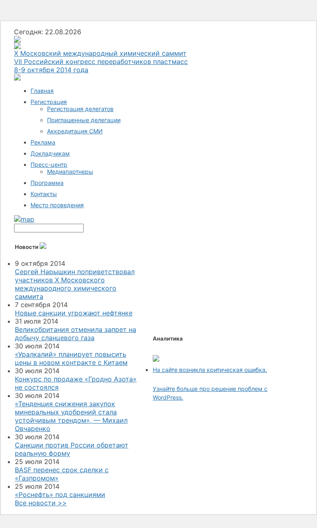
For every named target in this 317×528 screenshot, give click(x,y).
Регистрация (49, 101)
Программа (47, 182)
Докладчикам (50, 153)
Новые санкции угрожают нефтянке (73, 313)
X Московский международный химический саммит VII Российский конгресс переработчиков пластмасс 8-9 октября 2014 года (101, 61)
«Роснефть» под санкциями (60, 494)
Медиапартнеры (70, 171)
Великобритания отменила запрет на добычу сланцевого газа (75, 333)
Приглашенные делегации (84, 119)
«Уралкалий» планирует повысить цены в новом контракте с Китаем (71, 358)
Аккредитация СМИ (75, 131)
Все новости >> (41, 503)
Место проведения (57, 204)
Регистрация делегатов (80, 108)
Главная (42, 90)
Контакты (44, 193)
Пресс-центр (49, 164)
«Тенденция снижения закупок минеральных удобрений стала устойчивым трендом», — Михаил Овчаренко (71, 416)
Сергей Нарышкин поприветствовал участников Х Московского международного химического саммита (75, 284)
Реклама (43, 142)
